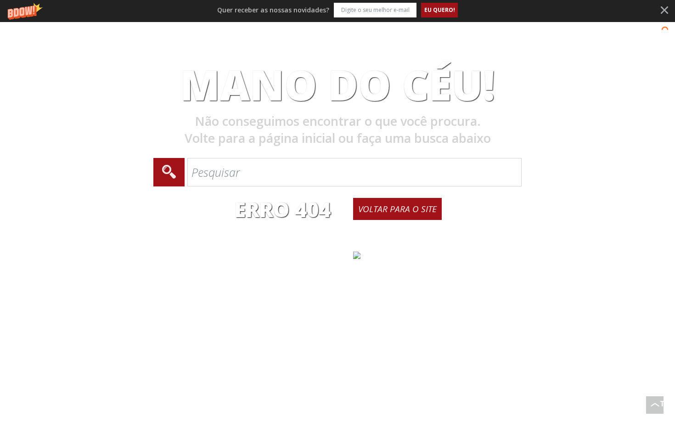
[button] (337, 10)
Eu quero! (439, 10)
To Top (662, 406)
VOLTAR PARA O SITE (397, 209)
